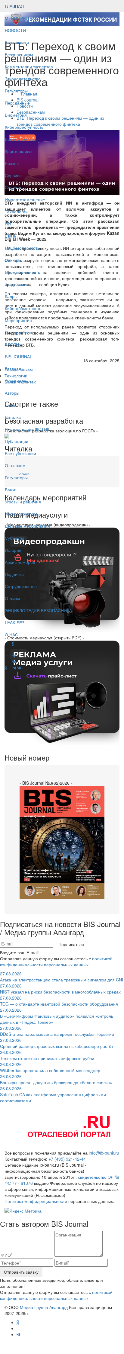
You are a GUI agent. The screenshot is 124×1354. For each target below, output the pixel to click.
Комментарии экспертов (29, 66)
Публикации (17, 441)
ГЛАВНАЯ (14, 6)
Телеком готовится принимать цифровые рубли (47, 1055)
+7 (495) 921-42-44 (67, 1159)
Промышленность (22, 272)
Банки (11, 489)
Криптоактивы (18, 151)
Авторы (12, 393)
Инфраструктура (21, 514)
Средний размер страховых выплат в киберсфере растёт (56, 1043)
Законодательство (23, 79)
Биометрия (16, 115)
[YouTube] (9, 668)
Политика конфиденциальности (36, 1201)
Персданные (17, 103)
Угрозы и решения (23, 502)
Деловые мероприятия (27, 526)
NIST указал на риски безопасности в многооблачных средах (60, 989)
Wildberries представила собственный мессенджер (50, 1067)
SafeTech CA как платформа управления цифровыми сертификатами (53, 1094)
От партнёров (18, 332)
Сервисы (13, 175)
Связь (10, 236)
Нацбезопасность (22, 248)
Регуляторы (16, 91)
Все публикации (20, 453)
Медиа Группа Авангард (44, 1307)
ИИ (8, 224)
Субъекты (14, 538)
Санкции (13, 260)
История (13, 550)
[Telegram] (14, 668)
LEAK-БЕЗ (14, 622)
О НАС (11, 635)
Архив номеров (20, 562)
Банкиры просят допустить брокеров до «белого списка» (56, 1079)
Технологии (16, 211)
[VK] (19, 668)
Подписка (14, 574)
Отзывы (12, 598)
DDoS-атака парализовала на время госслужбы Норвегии (57, 1031)
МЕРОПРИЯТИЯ (21, 18)
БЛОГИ (12, 344)
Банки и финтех (20, 139)
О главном (15, 465)
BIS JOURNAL (18, 357)
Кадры (11, 296)
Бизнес (12, 163)
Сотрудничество (21, 586)
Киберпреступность (24, 127)
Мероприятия (18, 320)
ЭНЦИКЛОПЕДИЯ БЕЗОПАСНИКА (38, 610)
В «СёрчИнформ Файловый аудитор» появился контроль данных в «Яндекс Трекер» (56, 1016)
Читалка (13, 417)
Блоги (10, 405)
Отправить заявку (21, 1272)
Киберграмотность (23, 308)
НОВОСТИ (16, 30)
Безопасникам (19, 54)
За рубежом (16, 284)
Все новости (17, 42)
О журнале (15, 381)
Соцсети (13, 187)
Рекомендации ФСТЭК (27, 429)
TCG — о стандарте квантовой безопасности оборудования (59, 1001)
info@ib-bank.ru (104, 1153)
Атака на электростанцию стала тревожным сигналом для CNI (61, 977)
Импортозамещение (25, 199)
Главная (13, 369)
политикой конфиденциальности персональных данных (56, 961)
